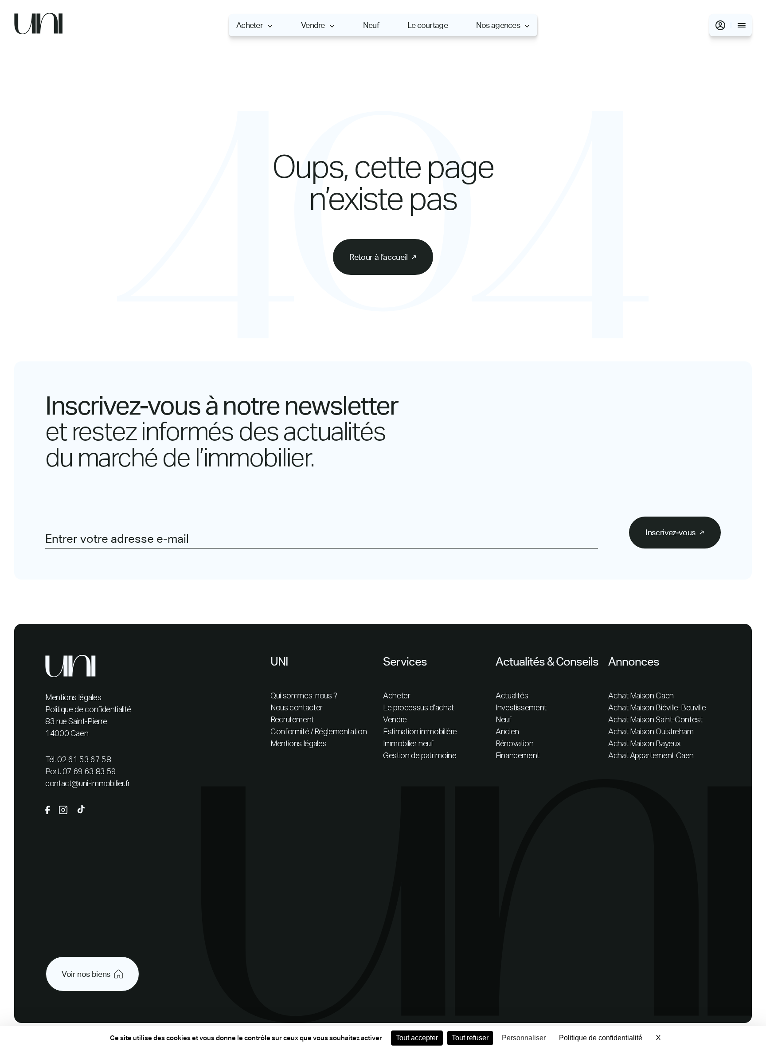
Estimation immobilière (420, 732)
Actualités (512, 696)
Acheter (249, 25)
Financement (517, 756)
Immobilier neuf (408, 744)
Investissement (521, 708)
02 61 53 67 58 (84, 760)
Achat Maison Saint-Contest (655, 720)
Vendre (313, 25)
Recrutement (292, 720)
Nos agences (498, 25)
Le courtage (427, 25)
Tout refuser (470, 1038)
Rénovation (514, 744)
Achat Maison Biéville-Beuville (657, 708)
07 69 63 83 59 (89, 772)
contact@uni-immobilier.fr (87, 784)
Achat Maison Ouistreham (651, 732)
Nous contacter (296, 708)
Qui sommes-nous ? (303, 696)
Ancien (507, 732)
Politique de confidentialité (88, 710)
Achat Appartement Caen (651, 756)
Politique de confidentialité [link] (600, 1038)
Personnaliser (524, 1038)
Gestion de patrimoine (419, 756)
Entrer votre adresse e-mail (117, 538)
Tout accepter (417, 1038)
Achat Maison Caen (641, 696)
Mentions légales (73, 698)
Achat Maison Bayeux (644, 744)
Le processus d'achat (418, 708)
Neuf (371, 25)
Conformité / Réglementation (318, 732)
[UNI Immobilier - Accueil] (38, 25)
